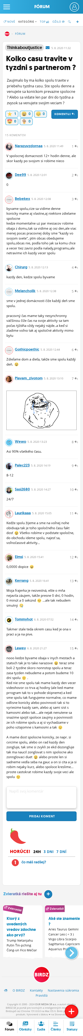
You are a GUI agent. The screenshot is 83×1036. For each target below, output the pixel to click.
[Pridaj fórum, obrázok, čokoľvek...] (71, 1011)
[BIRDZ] (6, 990)
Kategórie (26, 22)
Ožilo (57, 22)
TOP (43, 22)
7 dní (61, 851)
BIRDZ (7, 34)
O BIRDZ (19, 990)
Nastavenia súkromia (63, 990)
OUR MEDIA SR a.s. (46, 1004)
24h (37, 851)
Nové (10, 22)
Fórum (42, 7)
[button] (68, 951)
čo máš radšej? (33, 862)
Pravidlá (42, 995)
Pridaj (41, 816)
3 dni (49, 851)
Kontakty (36, 990)
